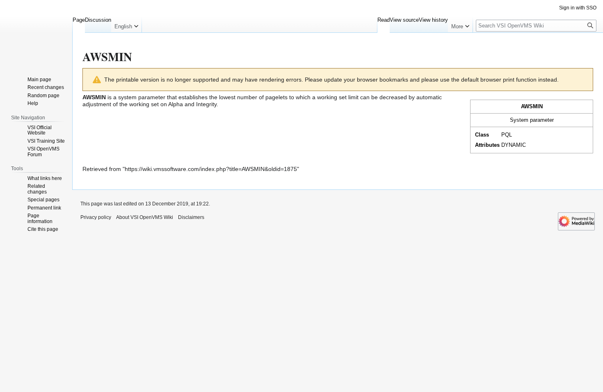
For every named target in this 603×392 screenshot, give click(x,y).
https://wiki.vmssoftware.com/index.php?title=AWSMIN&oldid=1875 (211, 169)
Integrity (206, 104)
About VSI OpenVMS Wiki (144, 217)
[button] (126, 24)
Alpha (175, 104)
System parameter (532, 120)
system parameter (141, 97)
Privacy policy (95, 217)
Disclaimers (191, 217)
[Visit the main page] (36, 33)
